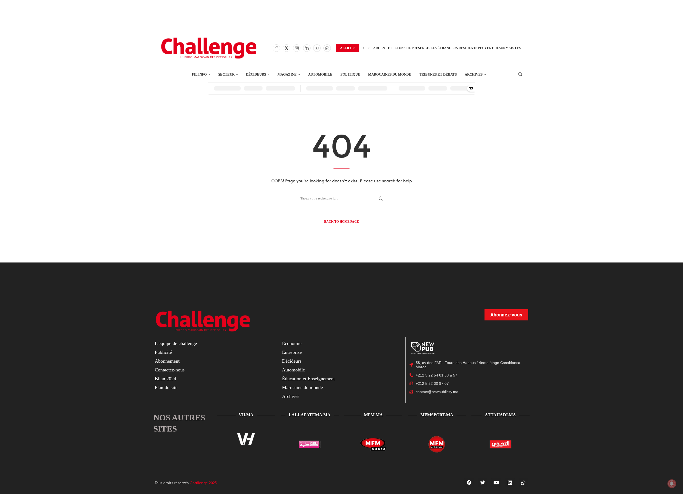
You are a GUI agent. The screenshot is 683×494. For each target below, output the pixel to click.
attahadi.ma (500, 415)
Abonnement (167, 361)
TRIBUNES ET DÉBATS (438, 74)
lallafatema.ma (310, 415)
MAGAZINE (287, 74)
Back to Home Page (341, 222)
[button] (364, 48)
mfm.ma (373, 415)
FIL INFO (199, 74)
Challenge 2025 (203, 482)
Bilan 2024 (165, 378)
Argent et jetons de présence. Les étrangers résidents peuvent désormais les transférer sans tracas (470, 48)
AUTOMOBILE (320, 74)
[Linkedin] (307, 48)
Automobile (293, 369)
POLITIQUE (350, 74)
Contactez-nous (170, 369)
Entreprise (292, 352)
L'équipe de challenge (176, 343)
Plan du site (166, 387)
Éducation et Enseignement (308, 378)
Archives (290, 396)
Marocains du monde (302, 387)
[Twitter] (286, 48)
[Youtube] (317, 48)
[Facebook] (276, 48)
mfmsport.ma (436, 415)
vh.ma (246, 415)
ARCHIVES (474, 74)
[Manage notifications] (672, 483)
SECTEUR (226, 74)
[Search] (520, 74)
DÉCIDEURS (256, 74)
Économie (291, 343)
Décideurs (291, 361)
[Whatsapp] (327, 48)
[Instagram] (296, 48)
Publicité (163, 352)
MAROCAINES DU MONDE (389, 74)
